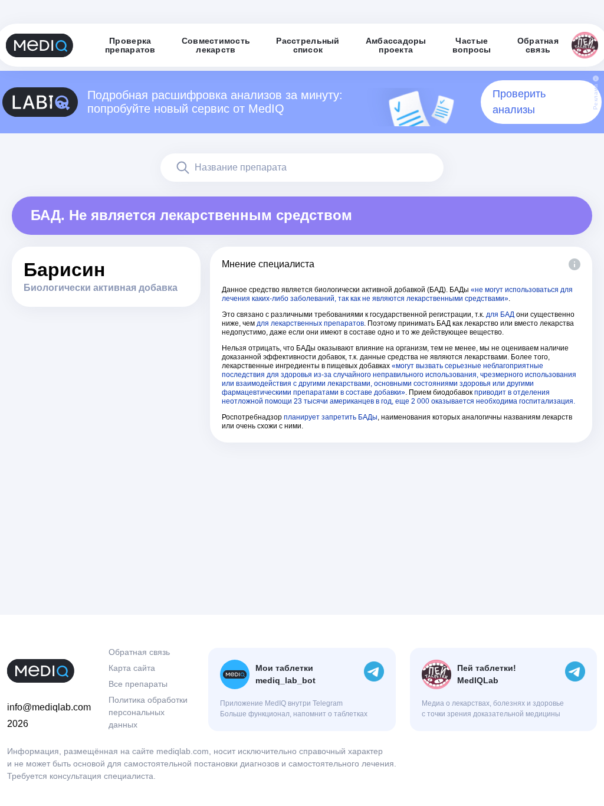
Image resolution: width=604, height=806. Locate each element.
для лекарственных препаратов (310, 323)
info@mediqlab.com (49, 707)
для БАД (500, 314)
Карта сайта (132, 668)
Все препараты (138, 684)
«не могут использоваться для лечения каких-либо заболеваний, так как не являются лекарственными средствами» (397, 294)
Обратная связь (139, 652)
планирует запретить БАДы (331, 417)
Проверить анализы (519, 102)
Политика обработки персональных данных (148, 712)
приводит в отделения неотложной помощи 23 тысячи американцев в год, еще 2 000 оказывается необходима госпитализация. (398, 396)
